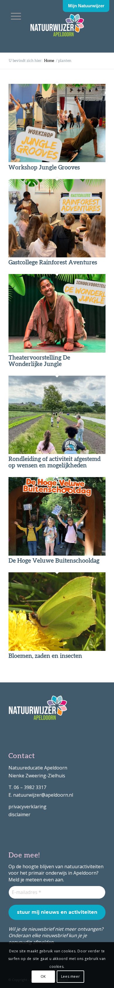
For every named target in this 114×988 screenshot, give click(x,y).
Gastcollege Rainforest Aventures (52, 263)
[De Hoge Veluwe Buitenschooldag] (57, 554)
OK (43, 976)
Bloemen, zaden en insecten (45, 656)
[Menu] (15, 16)
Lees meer (70, 976)
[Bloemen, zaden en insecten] (57, 649)
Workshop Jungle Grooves (44, 168)
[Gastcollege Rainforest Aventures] (57, 255)
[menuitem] (15, 16)
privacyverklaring (27, 806)
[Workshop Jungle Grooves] (57, 160)
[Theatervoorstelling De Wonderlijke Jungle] (57, 351)
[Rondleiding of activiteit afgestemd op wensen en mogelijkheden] (57, 452)
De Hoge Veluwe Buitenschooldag (53, 561)
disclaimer (19, 814)
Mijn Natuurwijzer (86, 6)
